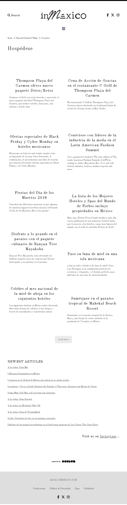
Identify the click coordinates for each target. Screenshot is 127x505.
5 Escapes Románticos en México (24, 374)
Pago (77, 489)
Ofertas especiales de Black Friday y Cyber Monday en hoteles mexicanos (34, 141)
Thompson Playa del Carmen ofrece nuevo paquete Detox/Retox (34, 85)
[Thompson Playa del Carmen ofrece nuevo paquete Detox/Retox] (34, 69)
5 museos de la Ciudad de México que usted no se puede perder (38, 380)
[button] (63, 29)
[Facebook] (108, 15)
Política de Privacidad (60, 489)
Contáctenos (39, 489)
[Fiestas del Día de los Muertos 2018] (34, 182)
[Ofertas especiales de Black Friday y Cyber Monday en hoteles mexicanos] (34, 123)
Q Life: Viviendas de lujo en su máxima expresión (31, 418)
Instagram (108, 436)
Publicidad (89, 489)
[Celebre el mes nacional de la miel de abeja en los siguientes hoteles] (34, 278)
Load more (63, 339)
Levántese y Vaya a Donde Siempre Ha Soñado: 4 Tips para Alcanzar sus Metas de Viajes (52, 387)
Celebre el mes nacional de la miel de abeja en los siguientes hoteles (34, 293)
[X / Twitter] (112, 15)
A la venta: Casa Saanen (20, 399)
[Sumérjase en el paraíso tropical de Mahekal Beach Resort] (92, 289)
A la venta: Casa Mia (18, 367)
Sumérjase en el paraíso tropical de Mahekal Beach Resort (92, 303)
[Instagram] (118, 15)
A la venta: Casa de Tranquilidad (24, 412)
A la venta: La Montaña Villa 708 (24, 406)
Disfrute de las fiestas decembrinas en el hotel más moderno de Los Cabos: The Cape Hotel (53, 425)
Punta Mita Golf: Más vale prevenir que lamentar (31, 393)
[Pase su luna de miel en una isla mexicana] (92, 243)
